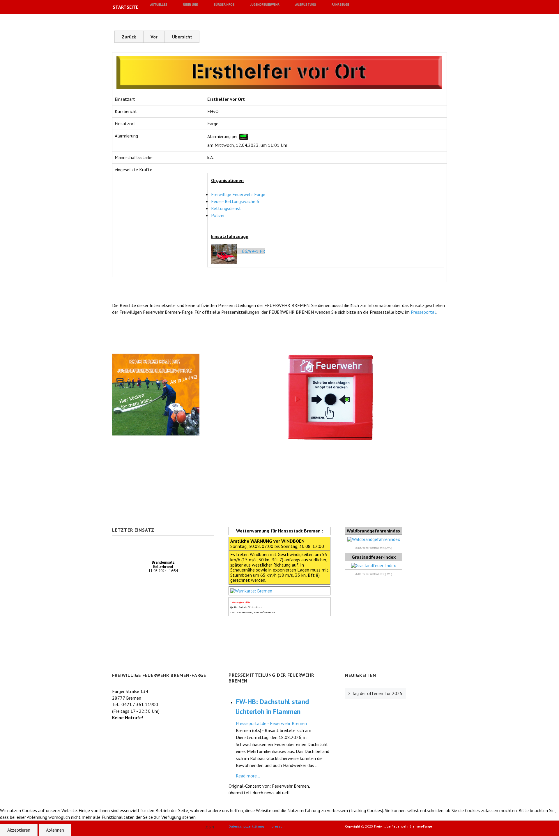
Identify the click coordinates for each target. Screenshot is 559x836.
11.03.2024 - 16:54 (163, 566)
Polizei (217, 215)
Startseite (125, 7)
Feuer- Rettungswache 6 (235, 201)
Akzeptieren (18, 830)
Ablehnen (55, 830)
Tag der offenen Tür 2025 (377, 693)
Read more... (248, 776)
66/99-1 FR (252, 251)
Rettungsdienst (226, 208)
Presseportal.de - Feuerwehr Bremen (271, 723)
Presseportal (423, 312)
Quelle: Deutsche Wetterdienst (246, 607)
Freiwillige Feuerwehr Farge (238, 194)
